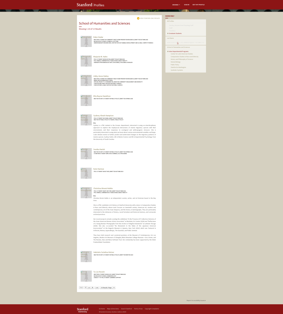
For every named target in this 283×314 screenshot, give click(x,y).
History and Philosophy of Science (182, 59)
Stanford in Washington (178, 67)
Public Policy (175, 65)
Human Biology (176, 62)
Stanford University (86, 310)
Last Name (170, 38)
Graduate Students (175, 33)
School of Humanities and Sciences (178, 47)
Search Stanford (126, 309)
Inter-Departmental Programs (178, 51)
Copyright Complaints (152, 309)
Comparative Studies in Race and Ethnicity (184, 57)
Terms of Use (138, 309)
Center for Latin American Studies (182, 54)
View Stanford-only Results (150, 18)
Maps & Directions (113, 309)
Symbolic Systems (177, 70)
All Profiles (170, 21)
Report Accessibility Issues (196, 300)
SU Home (102, 309)
